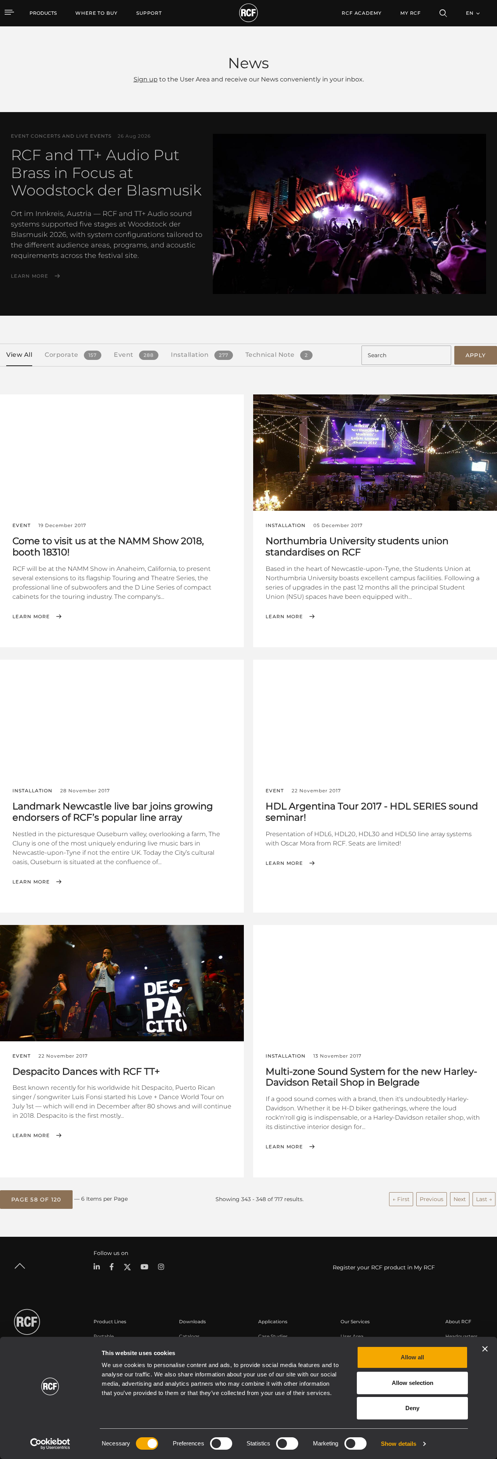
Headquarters (461, 1336)
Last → (484, 1199)
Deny (412, 1408)
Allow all (412, 1357)
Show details (398, 1443)
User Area (352, 1336)
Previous (431, 1199)
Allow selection (412, 1382)
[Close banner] (485, 1349)
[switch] (221, 1443)
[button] (36, 1199)
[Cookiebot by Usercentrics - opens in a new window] (50, 1444)
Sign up (146, 79)
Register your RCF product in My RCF (384, 1267)
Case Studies (273, 1336)
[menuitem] (96, 13)
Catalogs (189, 1336)
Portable (104, 1336)
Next (460, 1199)
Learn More (30, 276)
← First (401, 1199)
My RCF (410, 13)
